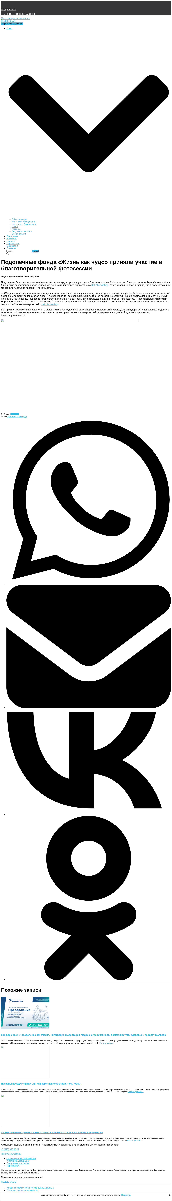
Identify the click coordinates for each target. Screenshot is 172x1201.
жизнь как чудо (19, 417)
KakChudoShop (99, 285)
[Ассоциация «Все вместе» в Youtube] (26, 4)
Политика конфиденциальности (22, 1190)
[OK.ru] (88, 979)
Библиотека (12, 246)
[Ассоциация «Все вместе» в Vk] (18, 4)
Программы (12, 236)
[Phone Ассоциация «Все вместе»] (11, 4)
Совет (15, 226)
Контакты (11, 248)
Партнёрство (12, 243)
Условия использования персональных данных (30, 1188)
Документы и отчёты (22, 231)
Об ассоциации (19, 219)
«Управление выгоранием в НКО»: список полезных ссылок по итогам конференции (52, 1132)
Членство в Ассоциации (24, 224)
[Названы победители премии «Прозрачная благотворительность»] (25, 1077)
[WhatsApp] (88, 584)
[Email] (88, 707)
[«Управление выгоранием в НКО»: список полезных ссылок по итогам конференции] (25, 1126)
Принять (126, 1195)
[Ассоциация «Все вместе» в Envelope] (4, 4)
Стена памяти (19, 234)
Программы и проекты (17, 1163)
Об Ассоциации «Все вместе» (21, 1158)
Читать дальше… (107, 1043)
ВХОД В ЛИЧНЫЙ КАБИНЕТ (20, 14)
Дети (10, 417)
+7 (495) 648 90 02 (10, 1149)
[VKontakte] (88, 814)
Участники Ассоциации (23, 222)
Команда (16, 229)
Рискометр (11, 239)
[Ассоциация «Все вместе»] (15, 18)
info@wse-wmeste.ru (11, 1154)
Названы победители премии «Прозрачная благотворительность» (41, 1083)
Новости (10, 241)
